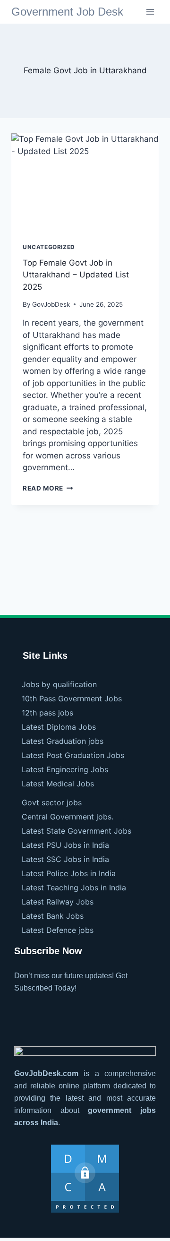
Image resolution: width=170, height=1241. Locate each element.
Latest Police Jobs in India (69, 873)
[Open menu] (150, 11)
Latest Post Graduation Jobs (73, 755)
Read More (48, 488)
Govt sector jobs (52, 802)
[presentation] (85, 182)
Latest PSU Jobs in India (65, 845)
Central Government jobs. (67, 816)
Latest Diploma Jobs (59, 727)
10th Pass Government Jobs (72, 698)
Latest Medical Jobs (58, 783)
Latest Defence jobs (58, 930)
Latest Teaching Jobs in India (74, 887)
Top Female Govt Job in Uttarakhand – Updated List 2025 (76, 275)
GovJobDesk (51, 304)
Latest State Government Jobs (76, 831)
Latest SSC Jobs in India (65, 859)
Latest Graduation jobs (62, 741)
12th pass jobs (47, 712)
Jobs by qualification (59, 684)
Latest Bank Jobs (53, 916)
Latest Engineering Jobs (65, 769)
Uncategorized (49, 246)
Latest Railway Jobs (58, 901)
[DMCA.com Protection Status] (85, 1178)
